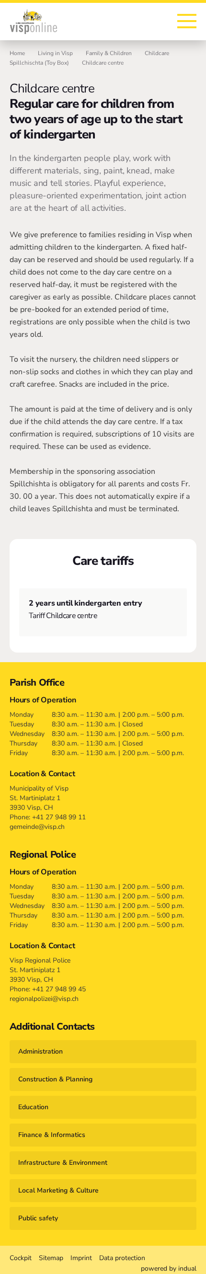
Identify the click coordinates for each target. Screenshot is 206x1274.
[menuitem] (21, 1258)
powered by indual (168, 1268)
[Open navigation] (186, 21)
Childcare (157, 53)
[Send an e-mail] (162, 21)
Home (17, 53)
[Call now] (145, 21)
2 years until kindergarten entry (85, 603)
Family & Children (109, 53)
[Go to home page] (33, 21)
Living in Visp (55, 53)
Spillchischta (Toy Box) (39, 63)
